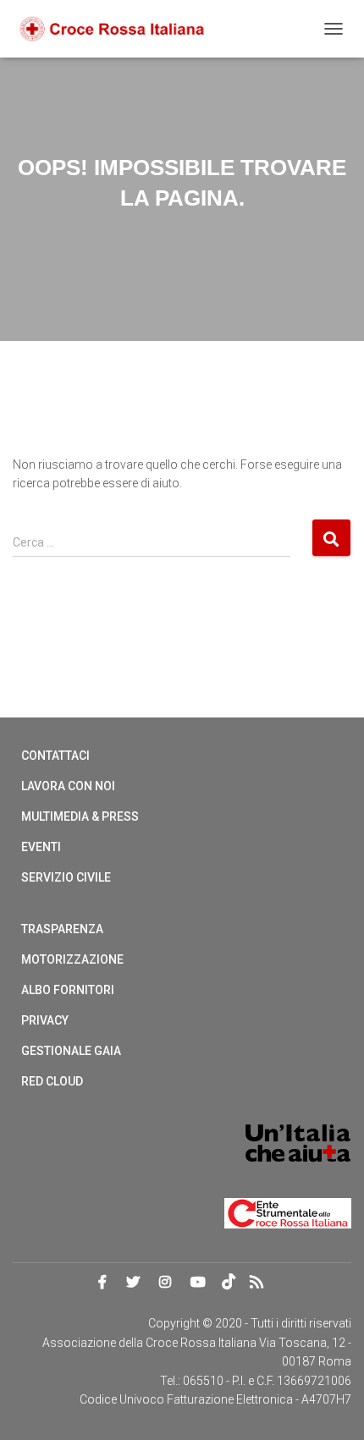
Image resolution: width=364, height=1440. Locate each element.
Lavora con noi (68, 786)
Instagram (165, 1282)
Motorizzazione (72, 959)
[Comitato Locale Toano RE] (118, 29)
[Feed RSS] (261, 1284)
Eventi (41, 847)
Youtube (198, 1282)
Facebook (102, 1282)
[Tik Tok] (231, 1284)
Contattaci (55, 755)
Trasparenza (62, 929)
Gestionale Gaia (71, 1051)
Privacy (45, 1020)
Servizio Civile (66, 877)
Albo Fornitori (67, 990)
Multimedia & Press (80, 816)
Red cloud (52, 1081)
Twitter (133, 1282)
